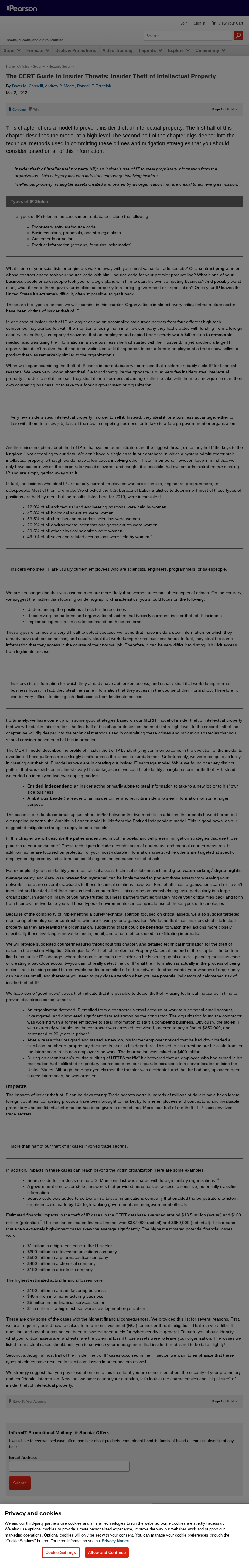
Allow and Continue (107, 1552)
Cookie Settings (61, 1552)
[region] (124, 1533)
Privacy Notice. (116, 1541)
